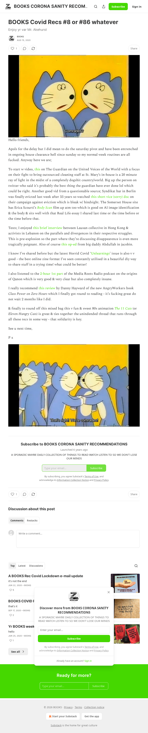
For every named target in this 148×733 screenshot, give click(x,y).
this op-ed (69, 244)
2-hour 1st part (51, 273)
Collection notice (94, 707)
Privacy (68, 707)
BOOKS (20, 36)
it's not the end (17, 581)
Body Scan (44, 207)
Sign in (137, 6)
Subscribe (118, 6)
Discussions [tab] (36, 565)
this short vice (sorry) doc (110, 196)
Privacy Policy (101, 650)
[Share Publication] (103, 6)
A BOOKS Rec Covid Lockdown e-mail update (45, 576)
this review (47, 288)
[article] (74, 583)
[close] (109, 592)
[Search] (95, 6)
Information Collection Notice (73, 650)
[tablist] (24, 520)
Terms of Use (91, 646)
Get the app (91, 716)
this (37, 169)
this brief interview (47, 228)
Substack (56, 725)
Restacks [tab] (32, 520)
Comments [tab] (16, 520)
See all (15, 651)
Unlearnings (100, 253)
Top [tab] (12, 565)
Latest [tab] (22, 565)
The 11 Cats (123, 308)
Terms (78, 707)
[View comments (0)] (24, 48)
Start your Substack (64, 716)
